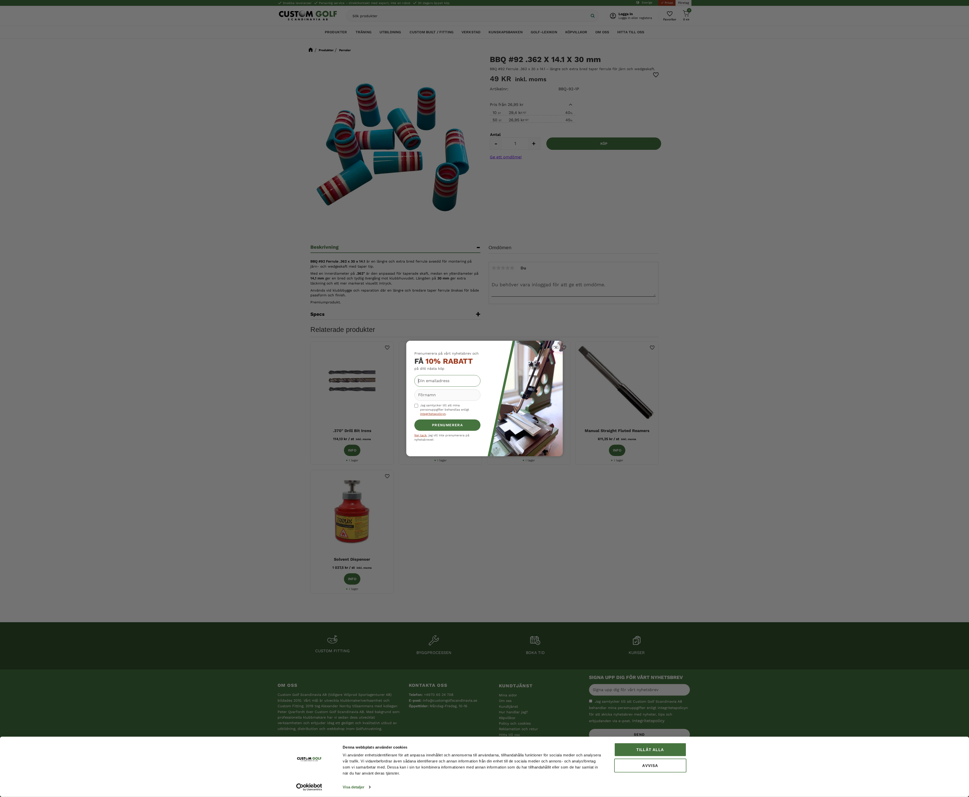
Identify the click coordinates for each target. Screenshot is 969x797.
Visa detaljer (353, 787)
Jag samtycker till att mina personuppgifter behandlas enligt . (444, 410)
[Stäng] (556, 347)
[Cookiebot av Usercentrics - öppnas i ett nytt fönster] (309, 787)
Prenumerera (447, 425)
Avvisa (650, 765)
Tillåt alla (650, 750)
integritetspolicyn (433, 414)
